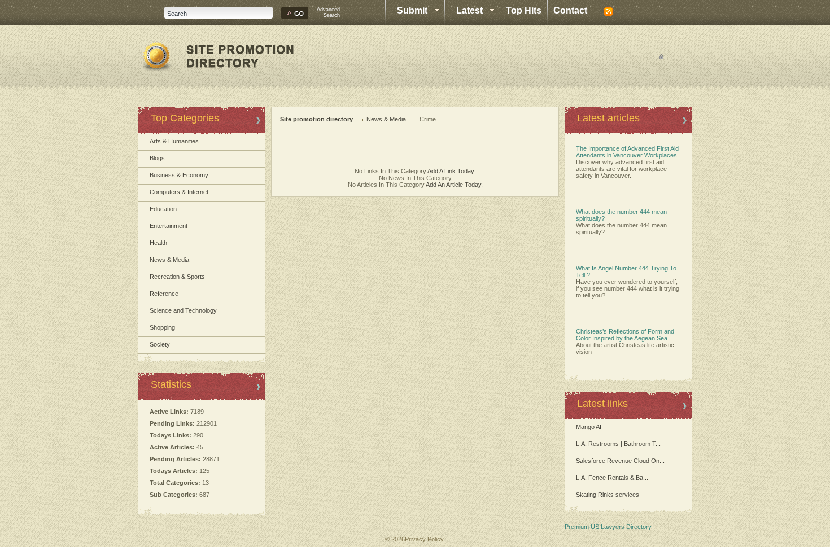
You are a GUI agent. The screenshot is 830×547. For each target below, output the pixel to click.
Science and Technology (183, 310)
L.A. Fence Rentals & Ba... (612, 477)
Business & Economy (179, 175)
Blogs (157, 158)
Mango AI (588, 426)
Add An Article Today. (454, 184)
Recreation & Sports (177, 276)
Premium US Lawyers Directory (608, 526)
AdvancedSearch (328, 12)
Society (160, 344)
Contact (570, 10)
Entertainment (168, 225)
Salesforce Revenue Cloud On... (620, 460)
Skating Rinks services (607, 494)
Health (158, 242)
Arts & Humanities (174, 141)
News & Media (169, 259)
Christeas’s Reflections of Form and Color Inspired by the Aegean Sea (625, 335)
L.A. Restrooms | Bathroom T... (618, 443)
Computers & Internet (179, 192)
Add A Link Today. (450, 171)
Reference (164, 293)
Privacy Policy (424, 539)
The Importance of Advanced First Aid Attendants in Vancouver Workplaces (627, 152)
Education (163, 208)
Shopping (162, 327)
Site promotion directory (316, 119)
